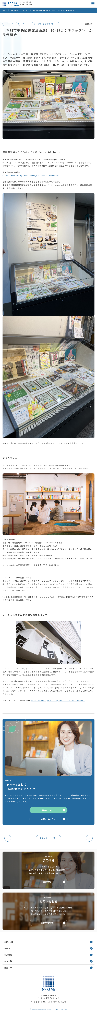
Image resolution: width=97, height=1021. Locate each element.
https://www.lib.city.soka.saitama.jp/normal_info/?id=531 (31, 175)
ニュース (9, 24)
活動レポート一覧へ (48, 838)
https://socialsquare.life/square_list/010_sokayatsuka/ (58, 700)
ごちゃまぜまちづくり (46, 24)
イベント (25, 24)
